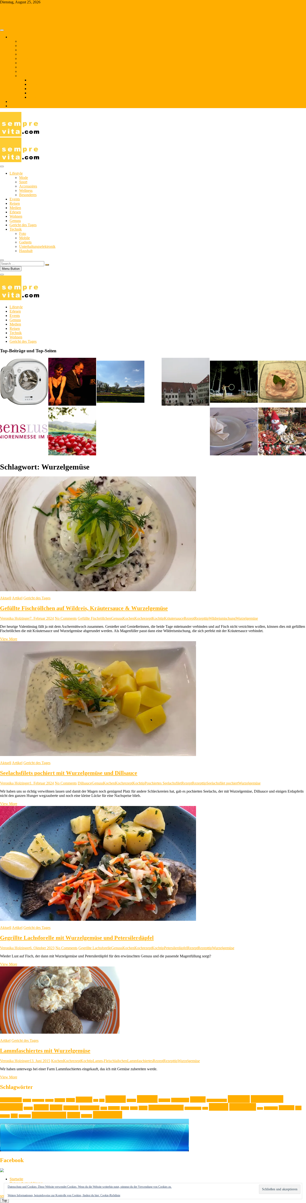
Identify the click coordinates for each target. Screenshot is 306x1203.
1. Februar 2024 (42, 783)
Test (298, 1108)
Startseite (16, 1179)
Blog (13, 101)
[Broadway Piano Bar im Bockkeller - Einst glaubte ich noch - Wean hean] (72, 382)
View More (8, 639)
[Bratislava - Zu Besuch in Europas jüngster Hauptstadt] (185, 382)
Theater (5, 1116)
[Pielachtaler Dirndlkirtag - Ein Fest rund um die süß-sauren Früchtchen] (72, 432)
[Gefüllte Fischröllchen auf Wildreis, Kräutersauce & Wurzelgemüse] (98, 590)
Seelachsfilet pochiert (222, 783)
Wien (73, 1115)
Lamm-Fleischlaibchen (110, 1061)
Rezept (189, 618)
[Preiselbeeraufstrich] (282, 382)
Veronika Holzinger (15, 618)
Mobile (34, 84)
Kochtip (158, 618)
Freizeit (115, 1099)
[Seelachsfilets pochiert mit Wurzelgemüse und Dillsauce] (98, 755)
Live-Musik (89, 1107)
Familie (84, 1100)
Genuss (24, 58)
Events (24, 46)
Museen (114, 1108)
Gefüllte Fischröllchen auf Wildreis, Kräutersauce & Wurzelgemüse (84, 608)
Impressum (18, 106)
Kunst (56, 1107)
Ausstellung (11, 1099)
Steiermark (271, 1108)
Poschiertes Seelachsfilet (163, 783)
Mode (23, 178)
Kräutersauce (174, 618)
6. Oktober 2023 (42, 948)
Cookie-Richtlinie (110, 1195)
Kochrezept (143, 618)
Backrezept (38, 1100)
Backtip (49, 1100)
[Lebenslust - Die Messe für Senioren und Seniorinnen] (24, 432)
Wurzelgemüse (247, 618)
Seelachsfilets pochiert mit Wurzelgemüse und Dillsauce (68, 773)
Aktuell (5, 598)
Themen (16, 37)
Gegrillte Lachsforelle (94, 948)
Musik (125, 1108)
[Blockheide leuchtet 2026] (234, 382)
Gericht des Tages (32, 63)
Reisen (24, 50)
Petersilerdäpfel (175, 948)
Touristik (25, 1116)
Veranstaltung (49, 1115)
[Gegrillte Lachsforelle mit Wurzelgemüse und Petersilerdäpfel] (98, 919)
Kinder (198, 1099)
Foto (32, 80)
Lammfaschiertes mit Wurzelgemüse (45, 1051)
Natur (134, 1108)
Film (95, 1100)
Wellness (26, 190)
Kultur (41, 1107)
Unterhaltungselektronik (47, 93)
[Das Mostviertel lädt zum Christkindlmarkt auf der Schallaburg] (282, 432)
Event (70, 1100)
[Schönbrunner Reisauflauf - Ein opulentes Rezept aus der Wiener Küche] (234, 432)
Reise (205, 1108)
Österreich (107, 1115)
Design (60, 1100)
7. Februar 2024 (42, 618)
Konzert (28, 1108)
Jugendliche (180, 1100)
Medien (25, 67)
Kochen (128, 618)
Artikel (17, 598)
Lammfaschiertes (140, 1061)
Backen (27, 1100)
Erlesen (24, 71)
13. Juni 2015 (40, 1061)
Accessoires (28, 186)
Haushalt (35, 97)
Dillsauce (85, 783)
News (143, 1108)
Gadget (131, 1100)
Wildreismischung (222, 618)
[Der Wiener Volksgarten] (120, 382)
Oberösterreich (193, 1108)
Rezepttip (201, 618)
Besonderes (28, 195)
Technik (25, 76)
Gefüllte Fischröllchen (94, 618)
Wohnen (25, 54)
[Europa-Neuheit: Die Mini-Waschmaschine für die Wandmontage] (24, 382)
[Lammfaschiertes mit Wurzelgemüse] (60, 1032)
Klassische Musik (217, 1100)
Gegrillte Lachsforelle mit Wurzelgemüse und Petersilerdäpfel (77, 938)
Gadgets (35, 89)
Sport (23, 182)
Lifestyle (25, 41)
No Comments (66, 618)
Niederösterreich (166, 1107)
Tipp (14, 1116)
